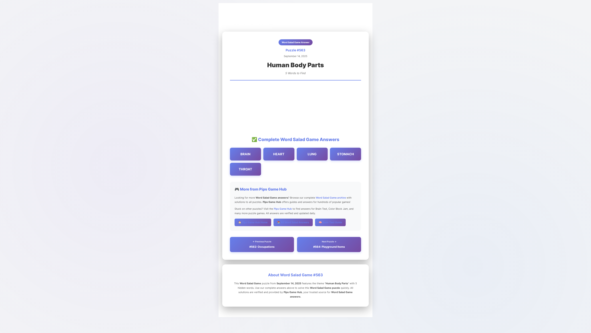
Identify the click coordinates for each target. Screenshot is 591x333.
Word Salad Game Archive (260, 14)
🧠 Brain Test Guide (330, 222)
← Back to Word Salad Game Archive (247, 24)
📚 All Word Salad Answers (293, 222)
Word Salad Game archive (331, 197)
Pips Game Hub (233, 14)
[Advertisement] (295, 108)
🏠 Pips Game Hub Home (252, 222)
